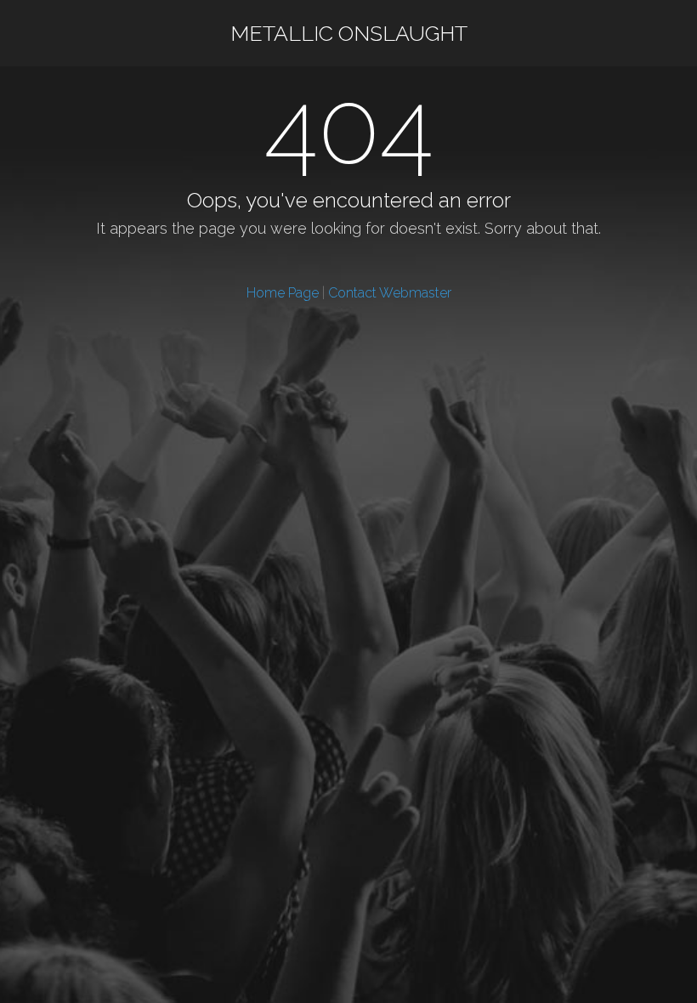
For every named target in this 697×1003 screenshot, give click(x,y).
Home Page (282, 293)
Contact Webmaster (389, 293)
